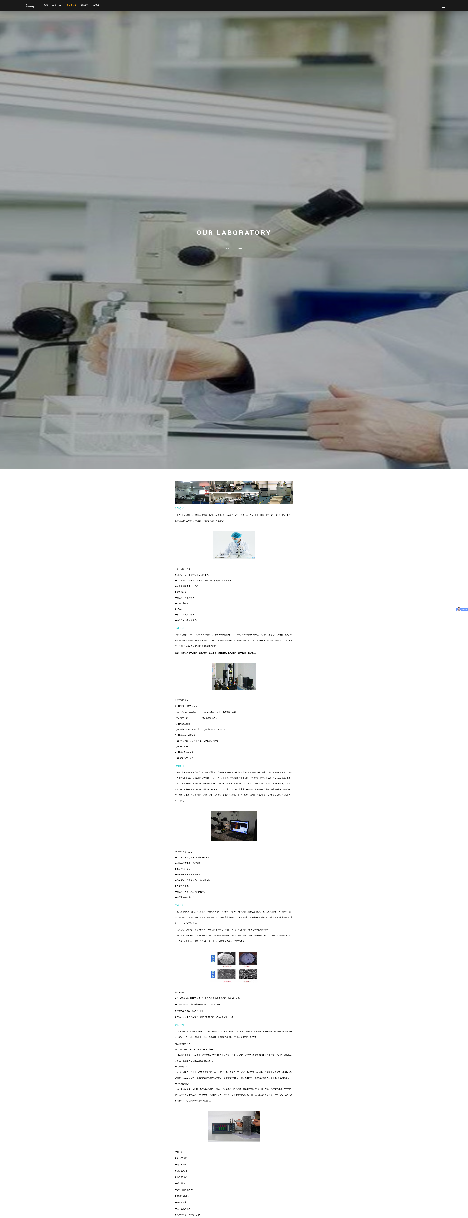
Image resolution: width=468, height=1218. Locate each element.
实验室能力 (72, 5)
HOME (228, 249)
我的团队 (85, 5)
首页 (46, 5)
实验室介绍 (57, 5)
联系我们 (97, 5)
